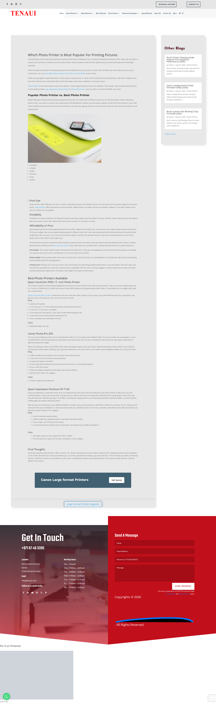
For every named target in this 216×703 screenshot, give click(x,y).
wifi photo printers (78, 89)
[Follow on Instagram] (16, 4)
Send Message (183, 586)
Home (61, 13)
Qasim (171, 65)
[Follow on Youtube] (32, 592)
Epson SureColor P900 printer (39, 295)
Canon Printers (71, 13)
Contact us (194, 4)
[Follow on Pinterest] (46, 592)
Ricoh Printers (101, 13)
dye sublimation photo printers (57, 89)
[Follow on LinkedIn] (12, 4)
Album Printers (147, 13)
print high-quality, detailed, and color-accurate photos (65, 73)
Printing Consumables (129, 13)
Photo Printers (33, 86)
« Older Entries (170, 134)
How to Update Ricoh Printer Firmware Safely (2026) (180, 86)
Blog (175, 13)
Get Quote (117, 480)
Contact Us (167, 13)
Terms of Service (184, 594)
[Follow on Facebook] (7, 4)
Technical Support (166, 4)
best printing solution (61, 245)
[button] (6, 696)
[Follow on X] (20, 4)
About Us (157, 13)
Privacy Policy (170, 594)
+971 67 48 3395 (33, 548)
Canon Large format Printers (64, 480)
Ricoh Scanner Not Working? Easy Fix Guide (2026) (182, 112)
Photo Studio (113, 13)
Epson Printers (86, 13)
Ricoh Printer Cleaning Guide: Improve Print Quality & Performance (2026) (180, 59)
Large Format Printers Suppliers (83, 504)
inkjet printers (40, 207)
